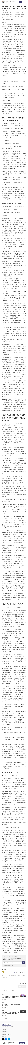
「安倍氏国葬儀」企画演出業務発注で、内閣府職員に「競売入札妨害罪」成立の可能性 (14, 471)
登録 (20, 1)
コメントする (22, 986)
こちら (12, 965)
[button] (3, 972)
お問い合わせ (4, 1036)
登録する (22, 1043)
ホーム (5, 990)
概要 (13, 990)
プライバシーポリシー (6, 1033)
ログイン (24, 1)
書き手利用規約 (4, 1029)
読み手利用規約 (4, 1031)
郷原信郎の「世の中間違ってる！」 (10, 2)
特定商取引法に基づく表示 (6, 1034)
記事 (9, 990)
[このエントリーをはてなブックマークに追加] (9, 1039)
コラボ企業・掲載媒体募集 (6, 1037)
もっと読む (4, 1018)
